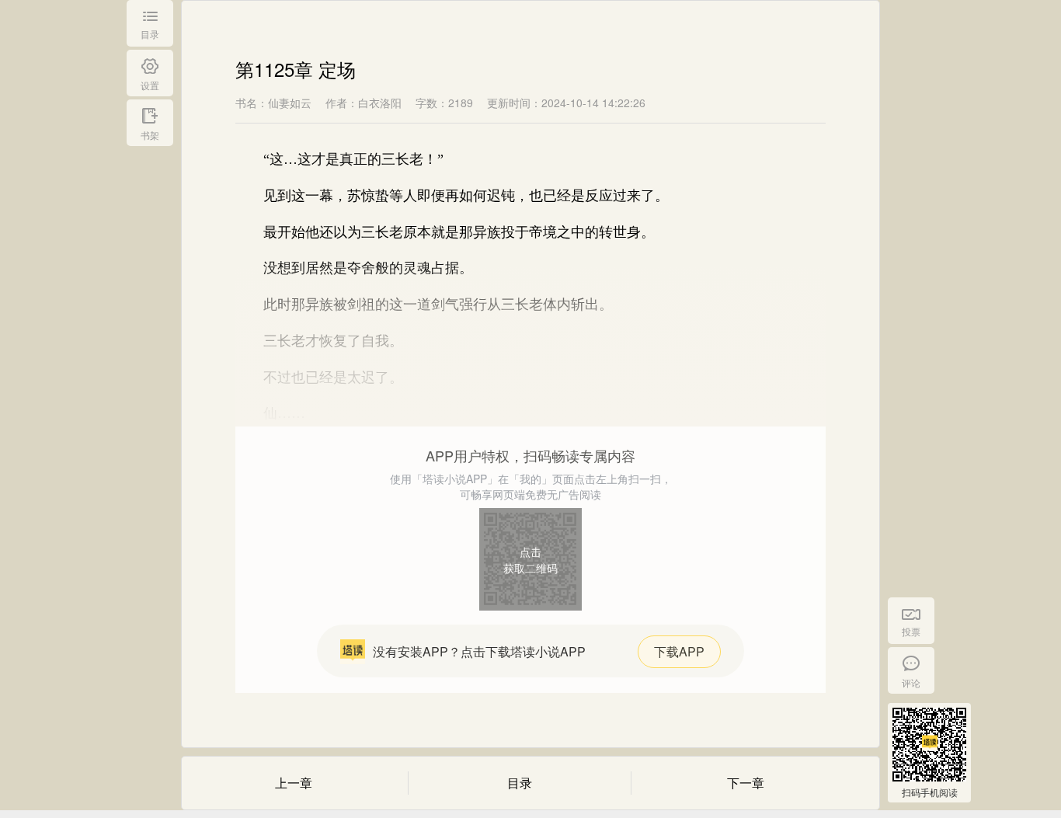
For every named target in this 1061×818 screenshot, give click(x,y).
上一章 (293, 783)
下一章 (745, 783)
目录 (519, 783)
